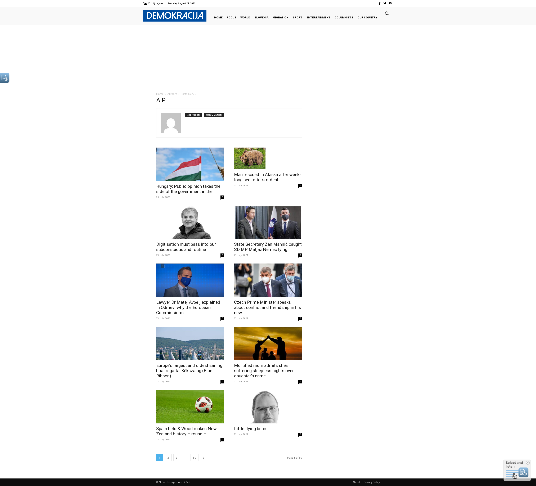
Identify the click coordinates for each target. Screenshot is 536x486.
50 (194, 457)
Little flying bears (251, 428)
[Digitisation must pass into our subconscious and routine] (190, 222)
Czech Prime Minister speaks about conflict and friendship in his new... (267, 307)
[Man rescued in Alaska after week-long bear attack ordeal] (268, 158)
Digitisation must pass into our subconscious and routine (186, 247)
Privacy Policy (372, 482)
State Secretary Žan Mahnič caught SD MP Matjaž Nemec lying (268, 247)
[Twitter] (385, 3)
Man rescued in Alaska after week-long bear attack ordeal (267, 177)
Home (160, 94)
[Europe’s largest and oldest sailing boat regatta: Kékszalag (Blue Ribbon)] (190, 343)
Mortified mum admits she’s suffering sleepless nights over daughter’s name (264, 370)
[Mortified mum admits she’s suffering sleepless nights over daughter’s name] (268, 343)
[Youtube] (390, 3)
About (356, 482)
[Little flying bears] (268, 406)
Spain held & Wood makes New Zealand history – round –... (186, 431)
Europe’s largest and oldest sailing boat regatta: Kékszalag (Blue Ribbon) (189, 370)
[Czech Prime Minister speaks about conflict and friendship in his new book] (268, 280)
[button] (387, 13)
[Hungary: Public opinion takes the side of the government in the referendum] (190, 164)
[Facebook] (379, 3)
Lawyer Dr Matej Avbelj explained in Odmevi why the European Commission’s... (188, 307)
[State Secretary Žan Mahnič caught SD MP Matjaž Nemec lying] (268, 222)
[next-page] (203, 457)
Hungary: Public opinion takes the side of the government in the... (188, 189)
